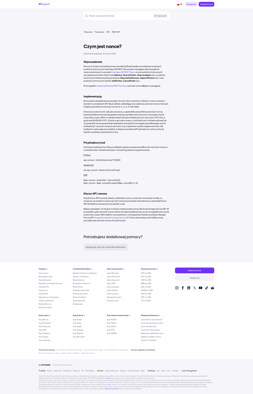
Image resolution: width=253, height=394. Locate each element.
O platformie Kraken (82, 269)
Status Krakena (79, 297)
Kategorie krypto (114, 297)
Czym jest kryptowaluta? (151, 319)
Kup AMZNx (112, 333)
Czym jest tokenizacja (150, 330)
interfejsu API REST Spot (123, 72)
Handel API (43, 293)
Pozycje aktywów (80, 293)
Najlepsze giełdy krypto (151, 337)
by (44, 365)
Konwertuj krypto (149, 269)
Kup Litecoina (44, 340)
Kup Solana (43, 337)
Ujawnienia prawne (112, 389)
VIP (82, 371)
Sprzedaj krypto (46, 276)
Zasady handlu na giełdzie (69, 353)
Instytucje (43, 290)
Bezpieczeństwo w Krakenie (85, 273)
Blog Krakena (78, 280)
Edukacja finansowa (150, 315)
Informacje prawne (88, 353)
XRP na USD (146, 280)
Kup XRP (42, 330)
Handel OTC (44, 287)
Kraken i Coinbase (148, 340)
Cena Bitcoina (113, 273)
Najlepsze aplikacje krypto (152, 333)
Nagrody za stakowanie (49, 297)
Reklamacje (78, 304)
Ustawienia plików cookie (93, 350)
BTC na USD (146, 273)
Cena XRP (111, 283)
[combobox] (120, 15)
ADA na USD (146, 293)
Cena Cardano (113, 287)
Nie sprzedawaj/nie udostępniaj (116, 350)
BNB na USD (146, 283)
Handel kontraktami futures (50, 283)
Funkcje (43, 269)
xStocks (123, 371)
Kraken (49, 371)
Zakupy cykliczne (46, 300)
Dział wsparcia (79, 300)
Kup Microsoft (79, 337)
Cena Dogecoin (113, 280)
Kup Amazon (78, 330)
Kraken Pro (58, 371)
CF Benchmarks (133, 371)
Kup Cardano (44, 333)
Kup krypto (43, 273)
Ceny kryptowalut (115, 269)
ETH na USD (146, 276)
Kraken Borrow (45, 304)
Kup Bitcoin (43, 319)
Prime (163, 371)
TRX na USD (146, 297)
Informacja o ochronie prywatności (69, 350)
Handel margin (45, 280)
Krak (158, 371)
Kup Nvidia (77, 319)
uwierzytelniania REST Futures (111, 85)
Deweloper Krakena (81, 283)
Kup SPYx (111, 330)
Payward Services (111, 371)
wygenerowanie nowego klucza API (112, 217)
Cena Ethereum (113, 276)
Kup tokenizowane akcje (118, 315)
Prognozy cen (112, 300)
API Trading (89, 371)
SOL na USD (146, 287)
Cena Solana (112, 290)
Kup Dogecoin (45, 326)
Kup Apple (77, 326)
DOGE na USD (147, 290)
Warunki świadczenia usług (49, 353)
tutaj (108, 378)
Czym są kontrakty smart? (152, 323)
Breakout (76, 371)
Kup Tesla (77, 323)
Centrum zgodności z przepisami (143, 350)
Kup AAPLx (111, 326)
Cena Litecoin (112, 293)
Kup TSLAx (111, 323)
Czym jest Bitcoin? (148, 326)
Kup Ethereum (45, 323)
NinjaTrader (67, 371)
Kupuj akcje (79, 315)
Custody (175, 371)
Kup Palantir (78, 333)
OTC (168, 371)
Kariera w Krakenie (81, 276)
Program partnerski (81, 290)
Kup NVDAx (112, 319)
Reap (142, 371)
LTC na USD (146, 300)
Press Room (78, 287)
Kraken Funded (45, 307)
